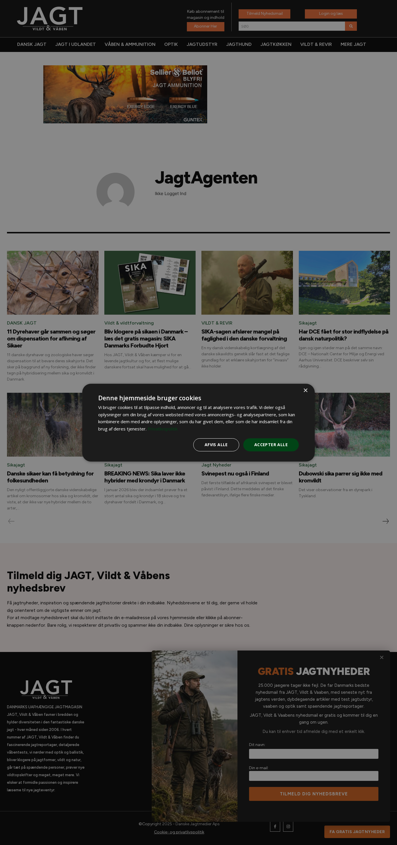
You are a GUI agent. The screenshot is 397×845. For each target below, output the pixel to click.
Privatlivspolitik (163, 429)
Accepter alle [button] (271, 444)
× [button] (305, 390)
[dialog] (198, 422)
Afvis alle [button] (216, 444)
